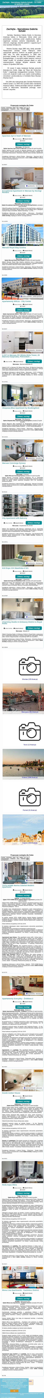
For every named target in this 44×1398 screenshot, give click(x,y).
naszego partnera (13, 159)
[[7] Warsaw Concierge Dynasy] (22, 450)
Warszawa (38, 114)
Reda (40, 1163)
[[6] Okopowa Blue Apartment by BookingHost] (22, 395)
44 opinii (32, 476)
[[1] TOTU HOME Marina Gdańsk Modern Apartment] (22, 873)
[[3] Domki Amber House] (22, 1080)
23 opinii (39, 420)
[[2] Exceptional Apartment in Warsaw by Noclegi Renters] (22, 178)
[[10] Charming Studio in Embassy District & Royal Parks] (22, 609)
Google (4, 1381)
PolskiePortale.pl (11, 1397)
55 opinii (29, 1197)
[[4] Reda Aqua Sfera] (22, 1172)
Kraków (39, 1268)
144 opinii (34, 314)
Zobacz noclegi (23, 144)
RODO (18, 1388)
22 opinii (35, 1011)
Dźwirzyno (38, 1071)
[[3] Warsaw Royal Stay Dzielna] (22, 235)
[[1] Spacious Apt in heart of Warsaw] (22, 123)
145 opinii (33, 581)
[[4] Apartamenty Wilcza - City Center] (22, 289)
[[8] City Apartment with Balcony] (22, 505)
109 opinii (33, 260)
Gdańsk (39, 863)
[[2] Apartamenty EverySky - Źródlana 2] (22, 986)
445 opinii (39, 1303)
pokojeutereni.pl (38, 1)
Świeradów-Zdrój (36, 976)
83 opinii (34, 148)
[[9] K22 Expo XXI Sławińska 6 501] (22, 555)
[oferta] (26, 131)
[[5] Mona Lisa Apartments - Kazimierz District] (22, 1277)
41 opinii (30, 1105)
